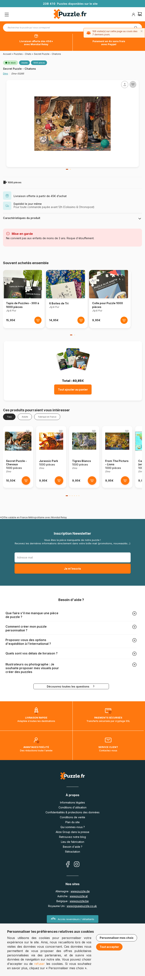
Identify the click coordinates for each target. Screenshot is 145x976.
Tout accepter (109, 946)
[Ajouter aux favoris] (132, 84)
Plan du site (72, 822)
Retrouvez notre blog (72, 836)
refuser (39, 964)
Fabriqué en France (47, 417)
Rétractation (72, 851)
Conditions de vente (72, 817)
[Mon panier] (139, 14)
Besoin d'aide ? (72, 846)
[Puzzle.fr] (69, 14)
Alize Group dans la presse (72, 832)
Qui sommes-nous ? (72, 827)
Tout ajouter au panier (73, 389)
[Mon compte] (133, 14)
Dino (5, 73)
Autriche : (72, 896)
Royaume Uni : (72, 906)
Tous (9, 417)
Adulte (25, 417)
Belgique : (72, 901)
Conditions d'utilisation (72, 807)
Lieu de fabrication (72, 841)
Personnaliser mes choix (116, 937)
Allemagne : (73, 891)
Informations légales (72, 802)
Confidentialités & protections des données (72, 812)
